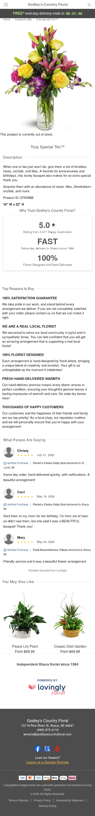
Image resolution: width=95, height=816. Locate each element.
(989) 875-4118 (48, 729)
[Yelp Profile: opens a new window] (57, 749)
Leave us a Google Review (47, 762)
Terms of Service (18, 800)
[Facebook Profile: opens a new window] (38, 749)
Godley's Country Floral (48, 4)
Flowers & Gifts (23, 19)
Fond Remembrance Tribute (50, 550)
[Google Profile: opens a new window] (47, 749)
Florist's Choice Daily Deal (49, 463)
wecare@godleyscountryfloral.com (47, 734)
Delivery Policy (48, 805)
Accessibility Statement (70, 800)
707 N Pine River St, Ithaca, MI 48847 (47, 725)
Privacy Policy (42, 800)
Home (6, 19)
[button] (86, 806)
